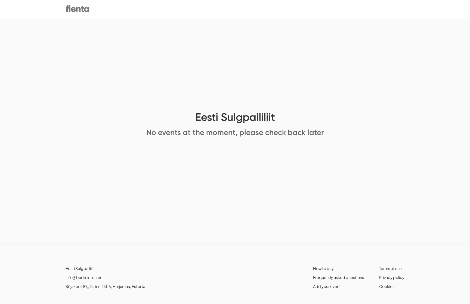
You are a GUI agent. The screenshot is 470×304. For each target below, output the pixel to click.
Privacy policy (391, 277)
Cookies (386, 286)
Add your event (327, 286)
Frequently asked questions (338, 277)
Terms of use (390, 268)
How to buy (323, 268)
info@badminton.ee (84, 277)
